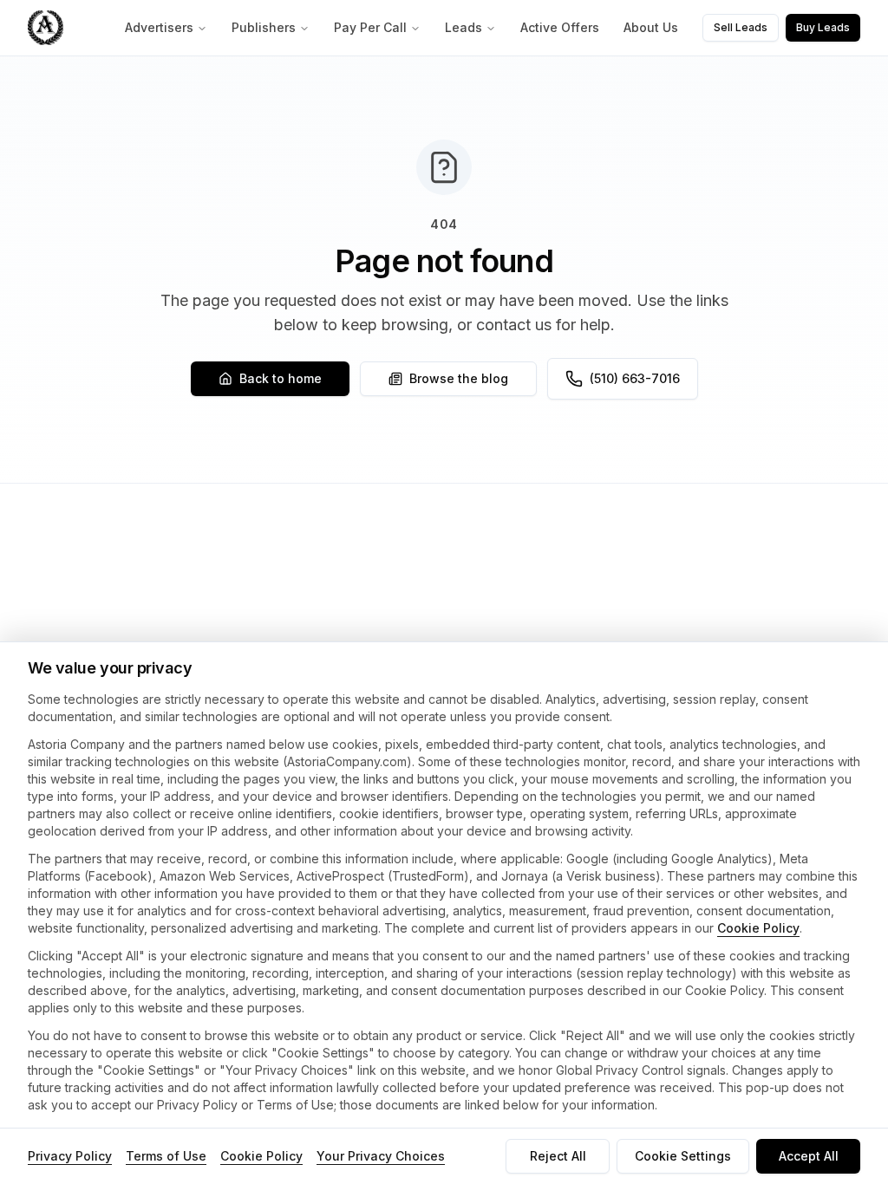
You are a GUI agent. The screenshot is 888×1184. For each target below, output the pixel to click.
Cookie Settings (683, 1155)
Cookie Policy (758, 928)
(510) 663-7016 (635, 378)
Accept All (809, 1155)
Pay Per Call (370, 27)
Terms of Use (166, 1155)
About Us (651, 27)
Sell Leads (740, 27)
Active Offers (559, 27)
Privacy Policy (70, 1155)
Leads (463, 27)
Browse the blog (458, 378)
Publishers (264, 27)
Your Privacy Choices (381, 1155)
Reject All (558, 1155)
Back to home (280, 378)
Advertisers (159, 27)
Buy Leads (823, 27)
